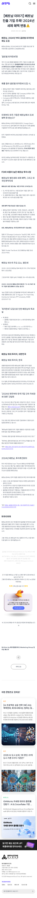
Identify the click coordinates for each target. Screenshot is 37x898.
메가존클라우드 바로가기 (11, 891)
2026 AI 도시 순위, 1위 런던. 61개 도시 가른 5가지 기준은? (18, 756)
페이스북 (17, 884)
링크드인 (10, 884)
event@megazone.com (13, 871)
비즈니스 (5, 797)
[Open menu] (34, 3)
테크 (4, 701)
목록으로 (18, 667)
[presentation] (18, 734)
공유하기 (18, 657)
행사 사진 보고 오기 (14, 407)
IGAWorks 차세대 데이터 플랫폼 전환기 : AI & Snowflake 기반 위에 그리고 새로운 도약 (17, 803)
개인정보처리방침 (6, 881)
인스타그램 (24, 884)
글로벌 (24, 31)
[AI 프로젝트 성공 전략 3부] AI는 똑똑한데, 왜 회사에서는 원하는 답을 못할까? (17, 707)
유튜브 (3, 884)
